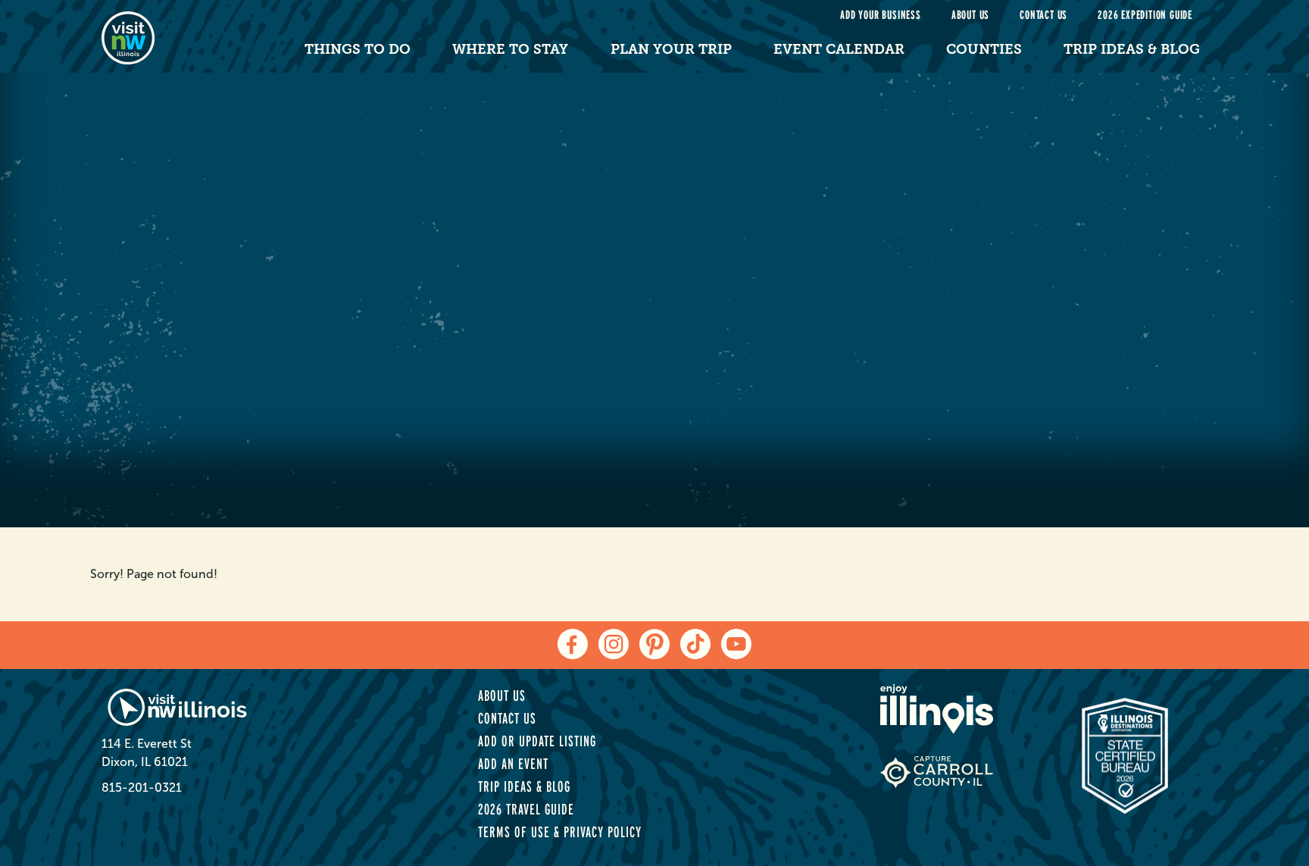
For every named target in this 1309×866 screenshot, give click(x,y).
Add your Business (880, 14)
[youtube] (736, 644)
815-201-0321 (142, 787)
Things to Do (358, 49)
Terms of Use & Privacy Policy (560, 832)
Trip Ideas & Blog (1132, 49)
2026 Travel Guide (526, 809)
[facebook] (573, 644)
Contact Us (1043, 14)
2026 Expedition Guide (1145, 14)
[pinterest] (654, 644)
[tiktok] (695, 644)
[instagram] (613, 644)
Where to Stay (510, 49)
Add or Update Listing (537, 741)
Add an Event (513, 763)
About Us (970, 14)
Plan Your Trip (671, 49)
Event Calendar (838, 49)
